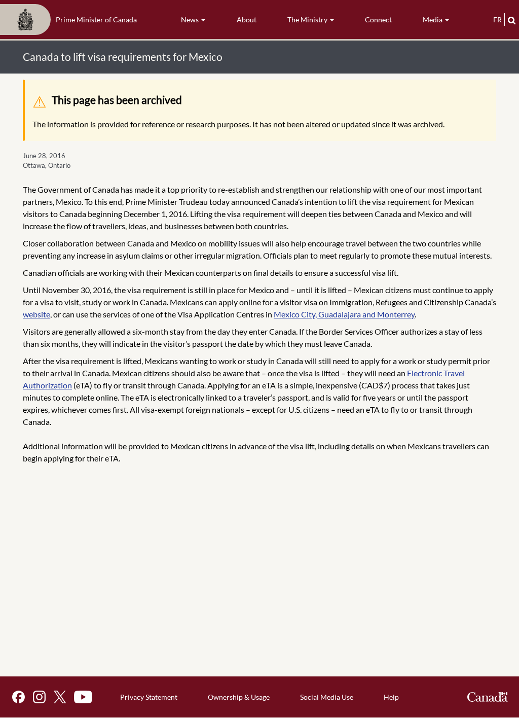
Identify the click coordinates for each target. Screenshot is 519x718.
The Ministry (308, 19)
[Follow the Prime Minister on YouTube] (83, 697)
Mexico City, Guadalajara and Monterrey (344, 314)
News (190, 19)
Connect (378, 19)
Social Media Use (326, 697)
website (36, 314)
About (246, 19)
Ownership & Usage (239, 697)
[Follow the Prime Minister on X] (60, 697)
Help (391, 697)
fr (497, 19)
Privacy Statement (148, 697)
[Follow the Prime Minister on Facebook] (18, 697)
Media (433, 19)
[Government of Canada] (487, 697)
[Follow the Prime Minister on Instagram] (39, 697)
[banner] (71, 19)
